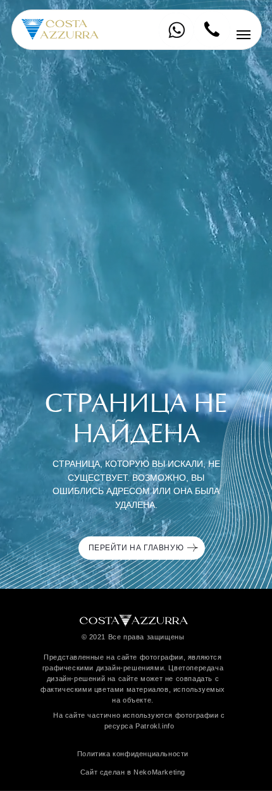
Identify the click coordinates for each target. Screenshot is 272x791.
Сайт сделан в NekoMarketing (132, 772)
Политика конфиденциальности (133, 754)
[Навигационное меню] (243, 34)
